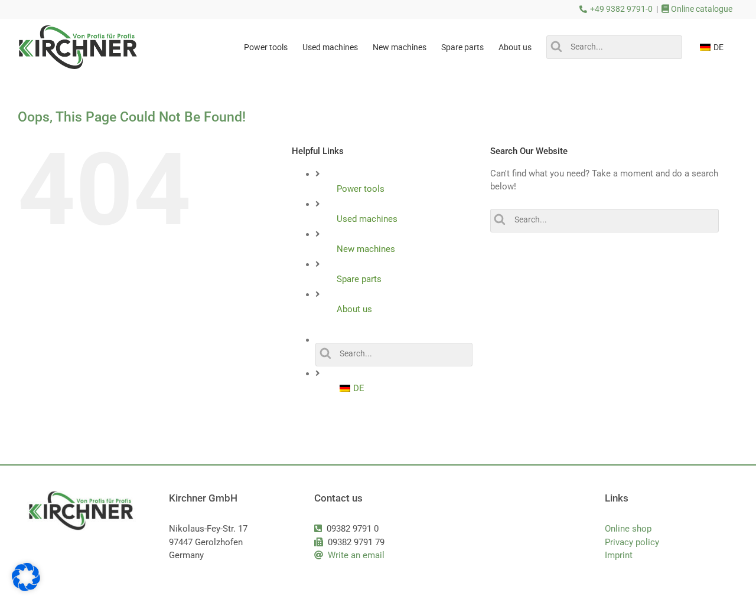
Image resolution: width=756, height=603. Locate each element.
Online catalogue (700, 9)
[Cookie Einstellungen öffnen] (26, 588)
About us (354, 309)
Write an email (356, 555)
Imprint (619, 555)
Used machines (367, 219)
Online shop (628, 528)
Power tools (360, 188)
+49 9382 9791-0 (621, 9)
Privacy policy (632, 542)
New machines (366, 249)
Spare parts (359, 279)
